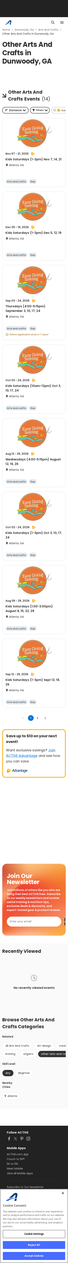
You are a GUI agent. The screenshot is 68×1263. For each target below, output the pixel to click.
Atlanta (12, 1096)
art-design (44, 1046)
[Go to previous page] (23, 718)
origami (28, 1054)
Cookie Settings (34, 1234)
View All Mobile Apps (20, 1173)
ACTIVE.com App (18, 1154)
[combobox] (15, 110)
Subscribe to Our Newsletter (25, 1187)
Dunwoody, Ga (24, 30)
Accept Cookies (34, 1255)
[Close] (63, 1193)
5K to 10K (12, 1164)
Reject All (34, 1245)
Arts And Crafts (48, 30)
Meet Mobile (15, 1168)
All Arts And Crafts (17, 1046)
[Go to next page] (45, 718)
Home (6, 30)
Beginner (24, 1073)
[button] (40, 110)
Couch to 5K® (16, 1159)
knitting (10, 1054)
